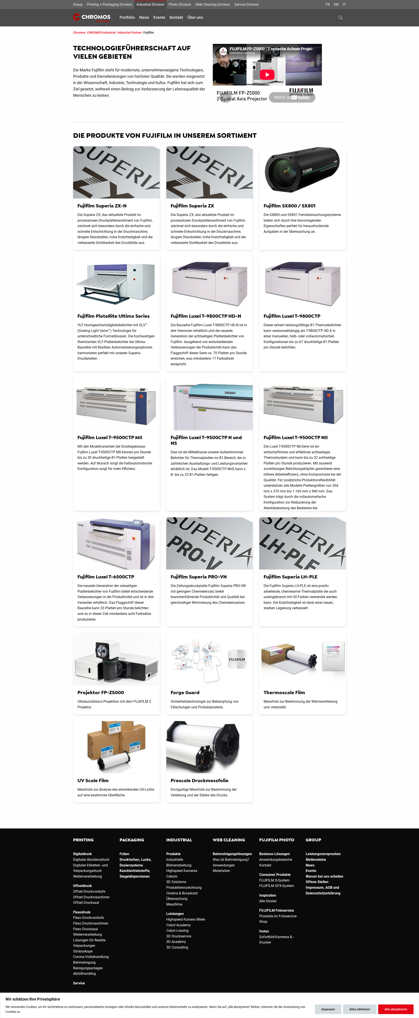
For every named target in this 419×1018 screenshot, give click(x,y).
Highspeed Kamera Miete (185, 919)
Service (79, 983)
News (144, 17)
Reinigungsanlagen (88, 968)
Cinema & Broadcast (182, 893)
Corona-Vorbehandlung (91, 957)
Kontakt (176, 17)
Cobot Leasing (177, 930)
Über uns (195, 17)
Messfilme (174, 904)
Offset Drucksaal (86, 903)
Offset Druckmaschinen (91, 897)
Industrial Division (150, 4)
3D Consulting (177, 947)
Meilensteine (316, 860)
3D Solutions (176, 882)
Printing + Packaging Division (109, 4)
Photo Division (180, 4)
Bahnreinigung (84, 962)
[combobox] (347, 17)
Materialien (221, 871)
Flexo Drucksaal (85, 929)
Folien (124, 854)
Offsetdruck (82, 886)
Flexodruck (82, 912)
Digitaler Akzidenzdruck (91, 860)
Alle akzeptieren (396, 1009)
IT (344, 4)
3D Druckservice (178, 936)
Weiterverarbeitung (87, 876)
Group (77, 4)
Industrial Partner (129, 32)
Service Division (246, 4)
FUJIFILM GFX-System (276, 886)
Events (159, 17)
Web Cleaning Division (213, 4)
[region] (209, 1005)
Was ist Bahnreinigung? (231, 860)
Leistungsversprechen (323, 854)
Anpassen (328, 1009)
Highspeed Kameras (181, 871)
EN (336, 4)
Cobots (171, 876)
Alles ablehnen (359, 1009)
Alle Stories (267, 901)
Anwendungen (224, 865)
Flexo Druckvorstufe (88, 918)
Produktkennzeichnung (184, 887)
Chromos (79, 32)
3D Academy (176, 942)
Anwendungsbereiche (275, 860)
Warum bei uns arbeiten (324, 876)
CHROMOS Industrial (101, 32)
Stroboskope (83, 951)
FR (328, 4)
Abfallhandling (84, 973)
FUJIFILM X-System (274, 880)
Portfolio (127, 17)
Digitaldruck (82, 854)
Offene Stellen (317, 882)
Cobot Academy (178, 925)
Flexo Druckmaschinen (90, 923)
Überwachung (176, 899)
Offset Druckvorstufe (89, 891)
